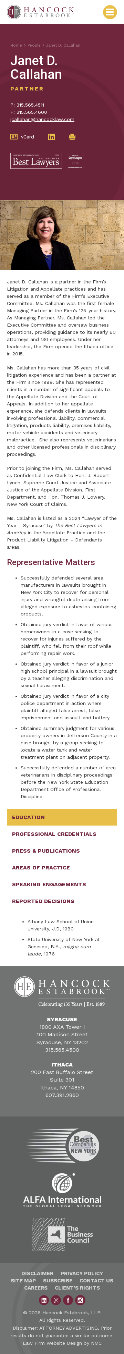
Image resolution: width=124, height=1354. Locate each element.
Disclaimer (37, 1273)
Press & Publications (46, 850)
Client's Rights (77, 1288)
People (34, 45)
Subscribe (57, 1281)
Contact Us (96, 1281)
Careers (36, 1288)
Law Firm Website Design (52, 1343)
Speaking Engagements (49, 884)
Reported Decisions (43, 901)
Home (16, 45)
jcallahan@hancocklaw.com (42, 119)
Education (28, 817)
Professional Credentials (54, 834)
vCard (27, 136)
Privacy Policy (82, 1273)
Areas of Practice (41, 867)
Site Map (23, 1281)
